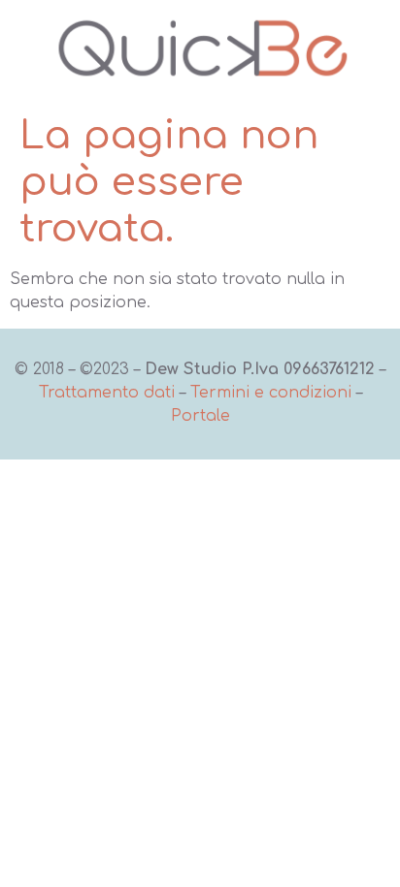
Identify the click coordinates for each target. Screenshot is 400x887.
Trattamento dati (107, 392)
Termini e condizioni (270, 392)
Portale (200, 416)
